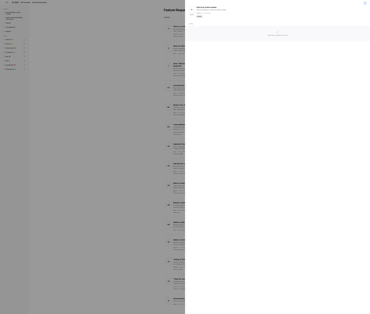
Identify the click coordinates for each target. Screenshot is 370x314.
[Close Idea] (365, 3)
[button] (191, 14)
